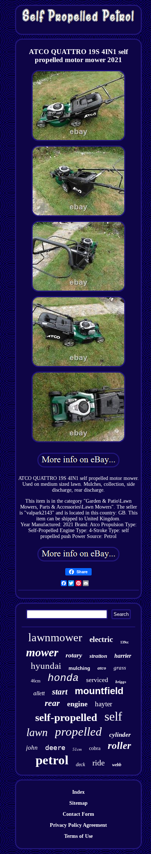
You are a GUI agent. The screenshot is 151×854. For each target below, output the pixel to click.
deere (55, 747)
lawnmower (55, 637)
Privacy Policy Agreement (78, 825)
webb (116, 764)
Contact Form (78, 814)
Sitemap (78, 803)
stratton (98, 656)
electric (101, 639)
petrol (52, 760)
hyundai (46, 666)
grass (120, 668)
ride (98, 762)
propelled (78, 731)
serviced (97, 679)
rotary (74, 655)
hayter (103, 704)
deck (80, 764)
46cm (35, 680)
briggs (120, 681)
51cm (77, 749)
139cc (124, 642)
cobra (94, 748)
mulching (79, 668)
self (113, 716)
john (32, 747)
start (59, 691)
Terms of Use (78, 836)
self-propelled (66, 717)
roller (119, 745)
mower (42, 652)
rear (52, 703)
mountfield (99, 690)
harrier (122, 656)
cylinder (120, 734)
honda (63, 678)
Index (78, 792)
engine (77, 704)
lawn (37, 732)
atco (101, 668)
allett (39, 693)
